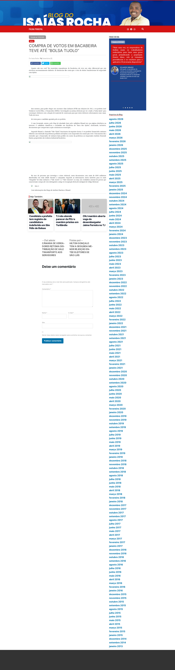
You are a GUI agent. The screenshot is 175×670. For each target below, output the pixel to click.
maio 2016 (115, 575)
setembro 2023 (117, 249)
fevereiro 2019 (117, 453)
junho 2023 (115, 260)
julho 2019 (115, 434)
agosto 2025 (116, 163)
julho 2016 (115, 568)
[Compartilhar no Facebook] (35, 63)
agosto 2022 (116, 297)
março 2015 (115, 627)
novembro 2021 (117, 330)
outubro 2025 (116, 156)
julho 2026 (115, 122)
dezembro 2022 (118, 282)
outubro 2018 (116, 468)
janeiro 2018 (116, 501)
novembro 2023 (118, 241)
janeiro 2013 (116, 646)
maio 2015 (115, 620)
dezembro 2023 (118, 238)
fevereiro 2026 (117, 141)
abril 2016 (114, 579)
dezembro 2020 (118, 371)
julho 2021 (115, 345)
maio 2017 (114, 531)
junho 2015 (115, 616)
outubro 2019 (116, 423)
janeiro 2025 (116, 189)
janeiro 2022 (116, 323)
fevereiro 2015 (117, 631)
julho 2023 (115, 256)
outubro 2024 (116, 200)
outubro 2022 (116, 290)
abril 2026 (114, 134)
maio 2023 (115, 264)
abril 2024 (115, 223)
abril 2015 (114, 624)
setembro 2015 (117, 605)
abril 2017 (114, 534)
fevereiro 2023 (117, 275)
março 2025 (115, 182)
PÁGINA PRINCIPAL (36, 29)
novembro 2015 (117, 598)
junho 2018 (115, 482)
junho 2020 (115, 393)
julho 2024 (115, 211)
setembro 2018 (117, 471)
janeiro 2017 (116, 546)
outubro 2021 (116, 334)
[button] (123, 108)
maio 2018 (115, 486)
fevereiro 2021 (117, 364)
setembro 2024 (117, 204)
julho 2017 (114, 523)
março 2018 (115, 494)
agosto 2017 (116, 520)
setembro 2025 (117, 160)
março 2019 (115, 449)
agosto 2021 (116, 341)
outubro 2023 (116, 245)
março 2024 (116, 226)
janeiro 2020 (116, 412)
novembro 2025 (118, 152)
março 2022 (115, 316)
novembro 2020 (118, 375)
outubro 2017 (116, 512)
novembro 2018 (117, 464)
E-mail (71, 313)
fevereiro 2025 (117, 185)
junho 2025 (115, 171)
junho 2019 (115, 438)
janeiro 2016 (116, 590)
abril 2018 (114, 490)
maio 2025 (115, 174)
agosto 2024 (116, 208)
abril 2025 (114, 178)
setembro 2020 (117, 382)
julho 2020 (115, 390)
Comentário (46, 289)
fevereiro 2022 (117, 319)
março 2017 (115, 538)
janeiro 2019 (116, 457)
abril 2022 (114, 312)
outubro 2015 (116, 601)
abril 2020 (115, 401)
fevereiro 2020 (117, 408)
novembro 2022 (118, 286)
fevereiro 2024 (117, 230)
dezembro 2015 (117, 594)
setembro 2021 (117, 338)
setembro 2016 (117, 561)
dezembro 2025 (118, 148)
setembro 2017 (117, 516)
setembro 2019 (117, 427)
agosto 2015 (116, 609)
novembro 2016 (117, 553)
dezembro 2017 (117, 505)
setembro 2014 (117, 642)
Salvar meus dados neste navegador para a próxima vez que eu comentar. (67, 335)
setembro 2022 (117, 293)
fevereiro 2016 (117, 587)
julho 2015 (115, 613)
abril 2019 (114, 445)
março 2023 (115, 271)
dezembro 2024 (118, 193)
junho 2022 (115, 304)
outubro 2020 (116, 379)
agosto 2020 (116, 386)
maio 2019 (115, 442)
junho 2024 (115, 215)
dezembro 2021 (117, 327)
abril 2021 (114, 356)
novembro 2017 (117, 508)
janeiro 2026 (116, 145)
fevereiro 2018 (117, 497)
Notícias (32, 41)
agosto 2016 (116, 564)
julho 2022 (115, 301)
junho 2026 (115, 126)
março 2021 (115, 360)
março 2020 (116, 405)
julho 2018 (115, 479)
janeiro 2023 (116, 278)
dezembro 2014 (118, 638)
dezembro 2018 (117, 460)
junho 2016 (115, 572)
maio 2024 (115, 219)
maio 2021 (115, 353)
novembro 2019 (117, 419)
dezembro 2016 (117, 549)
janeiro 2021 (116, 367)
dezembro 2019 (117, 416)
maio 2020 (115, 397)
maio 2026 (115, 130)
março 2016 (115, 583)
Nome (44, 313)
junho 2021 (115, 349)
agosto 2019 (116, 431)
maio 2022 (115, 308)
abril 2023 (114, 267)
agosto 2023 (116, 252)
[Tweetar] (45, 63)
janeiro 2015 (116, 635)
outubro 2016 (116, 557)
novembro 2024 (118, 197)
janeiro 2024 (116, 234)
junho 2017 (115, 527)
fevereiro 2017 (117, 542)
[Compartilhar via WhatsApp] (55, 63)
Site (43, 322)
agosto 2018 (116, 475)
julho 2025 (115, 167)
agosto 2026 (116, 119)
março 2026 (115, 137)
